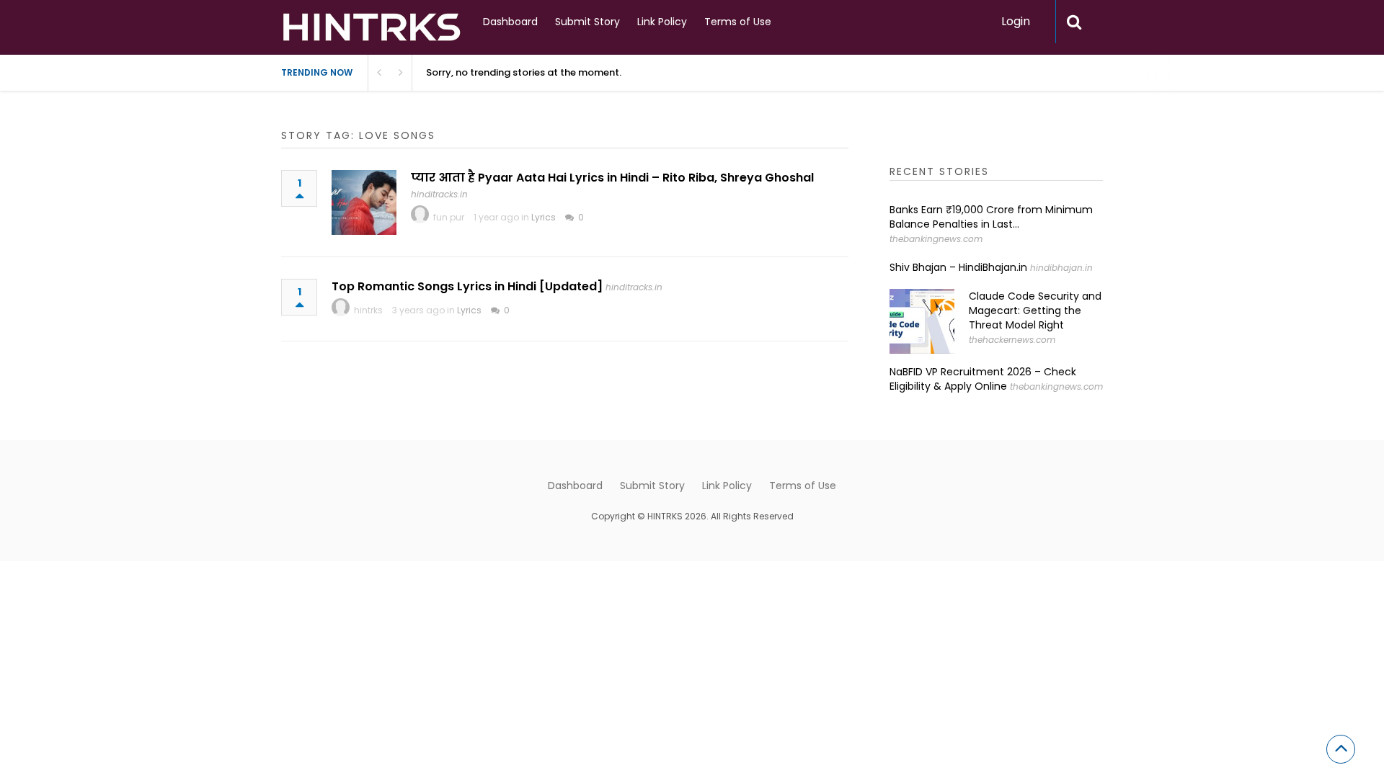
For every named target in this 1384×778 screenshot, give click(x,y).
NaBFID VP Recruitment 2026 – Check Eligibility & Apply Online (983, 379)
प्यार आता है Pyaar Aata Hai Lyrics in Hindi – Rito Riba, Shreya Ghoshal (612, 177)
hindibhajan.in (1061, 267)
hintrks (368, 310)
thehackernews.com (1012, 340)
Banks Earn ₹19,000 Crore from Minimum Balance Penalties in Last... (991, 216)
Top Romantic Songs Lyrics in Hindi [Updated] (467, 286)
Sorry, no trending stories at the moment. (523, 72)
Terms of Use (737, 21)
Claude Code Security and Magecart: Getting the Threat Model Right (1035, 310)
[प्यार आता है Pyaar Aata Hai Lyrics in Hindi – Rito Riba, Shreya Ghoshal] (364, 202)
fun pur (448, 217)
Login (1015, 21)
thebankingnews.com (936, 239)
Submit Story (587, 21)
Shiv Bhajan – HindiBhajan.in (958, 267)
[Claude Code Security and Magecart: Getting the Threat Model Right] (922, 321)
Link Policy (662, 21)
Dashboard (510, 21)
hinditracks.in (439, 194)
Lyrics (543, 217)
